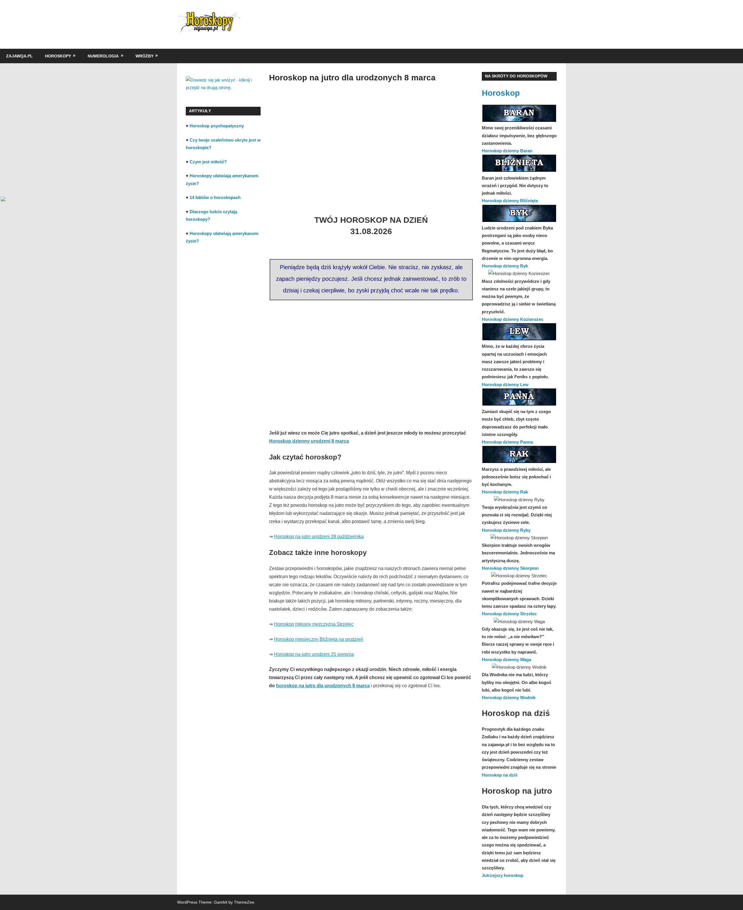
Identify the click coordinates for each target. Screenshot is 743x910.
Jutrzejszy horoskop (502, 875)
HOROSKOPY (58, 56)
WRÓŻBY (145, 56)
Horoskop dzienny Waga (506, 659)
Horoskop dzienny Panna (507, 441)
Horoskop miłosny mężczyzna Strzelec (314, 624)
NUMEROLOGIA (103, 56)
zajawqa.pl (19, 56)
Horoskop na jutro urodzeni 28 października (319, 536)
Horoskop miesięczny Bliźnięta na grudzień (318, 639)
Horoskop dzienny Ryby (506, 530)
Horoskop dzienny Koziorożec (512, 319)
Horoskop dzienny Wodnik (508, 697)
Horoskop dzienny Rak (505, 491)
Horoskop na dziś (499, 774)
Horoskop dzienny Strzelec (509, 613)
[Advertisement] (371, 143)
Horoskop (501, 92)
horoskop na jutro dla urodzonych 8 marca (323, 685)
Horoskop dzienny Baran (507, 150)
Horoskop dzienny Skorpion (510, 568)
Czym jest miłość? (208, 161)
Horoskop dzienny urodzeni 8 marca (309, 441)
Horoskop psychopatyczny (217, 125)
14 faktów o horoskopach (215, 197)
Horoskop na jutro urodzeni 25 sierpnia (314, 654)
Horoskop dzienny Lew (505, 384)
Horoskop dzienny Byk (505, 265)
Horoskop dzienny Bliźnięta (510, 200)
